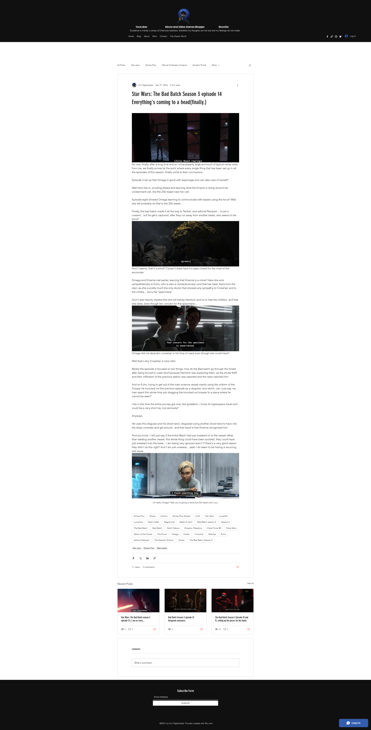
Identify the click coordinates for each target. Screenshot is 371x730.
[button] (250, 65)
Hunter (186, 534)
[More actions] (237, 85)
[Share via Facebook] (133, 558)
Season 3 (225, 522)
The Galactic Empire (163, 540)
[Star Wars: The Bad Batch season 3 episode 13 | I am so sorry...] (138, 600)
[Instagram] (336, 36)
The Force (162, 534)
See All (250, 583)
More (214, 65)
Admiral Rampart (141, 540)
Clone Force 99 (214, 528)
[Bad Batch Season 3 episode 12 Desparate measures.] (186, 600)
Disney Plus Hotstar (181, 516)
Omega (175, 534)
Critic (197, 516)
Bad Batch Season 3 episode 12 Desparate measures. (181, 619)
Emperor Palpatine (193, 528)
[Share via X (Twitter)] (140, 558)
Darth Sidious (173, 528)
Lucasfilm (223, 516)
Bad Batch (157, 528)
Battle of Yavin (186, 522)
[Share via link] (154, 558)
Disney (152, 516)
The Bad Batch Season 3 (201, 540)
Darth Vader (153, 522)
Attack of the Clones (143, 534)
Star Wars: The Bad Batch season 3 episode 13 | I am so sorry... (135, 619)
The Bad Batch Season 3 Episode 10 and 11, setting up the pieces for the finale (231, 619)
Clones (181, 540)
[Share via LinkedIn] (147, 558)
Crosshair (199, 534)
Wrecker (212, 534)
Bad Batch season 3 (206, 522)
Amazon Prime (199, 65)
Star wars (135, 65)
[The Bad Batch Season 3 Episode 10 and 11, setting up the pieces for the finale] (232, 600)
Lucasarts (138, 522)
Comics (164, 516)
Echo (223, 534)
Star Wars (209, 516)
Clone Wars (231, 528)
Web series (162, 548)
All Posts (121, 65)
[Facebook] (327, 36)
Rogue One (169, 522)
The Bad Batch (141, 528)
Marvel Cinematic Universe (174, 65)
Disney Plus (151, 65)
